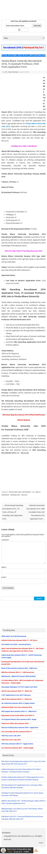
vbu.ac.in (24, 495)
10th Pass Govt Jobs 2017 (11, 735)
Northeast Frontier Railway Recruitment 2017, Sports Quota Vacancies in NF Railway (22, 794)
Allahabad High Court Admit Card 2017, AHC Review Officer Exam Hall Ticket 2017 (22, 810)
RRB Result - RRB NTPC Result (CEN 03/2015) (18, 676)
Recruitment (26, 492)
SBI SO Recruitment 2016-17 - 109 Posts (16, 699)
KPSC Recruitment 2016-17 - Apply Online (17, 744)
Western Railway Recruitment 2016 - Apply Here (19, 727)
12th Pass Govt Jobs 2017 (11, 740)
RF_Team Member (11, 72)
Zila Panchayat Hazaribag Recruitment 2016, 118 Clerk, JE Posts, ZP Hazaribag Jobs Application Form (12, 512)
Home (41, 843)
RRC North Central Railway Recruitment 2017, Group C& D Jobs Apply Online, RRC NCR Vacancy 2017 (23, 762)
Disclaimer (6, 833)
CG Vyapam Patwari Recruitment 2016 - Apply (18, 719)
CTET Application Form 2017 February (16, 695)
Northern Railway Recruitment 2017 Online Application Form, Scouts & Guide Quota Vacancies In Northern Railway (22, 778)
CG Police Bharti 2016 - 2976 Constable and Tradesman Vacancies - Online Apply (22, 682)
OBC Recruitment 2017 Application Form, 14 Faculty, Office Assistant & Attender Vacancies (21, 786)
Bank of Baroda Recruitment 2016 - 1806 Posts (19, 668)
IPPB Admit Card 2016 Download (13, 636)
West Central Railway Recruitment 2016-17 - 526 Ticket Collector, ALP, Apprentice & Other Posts (22, 650)
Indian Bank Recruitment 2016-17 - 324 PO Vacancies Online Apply (21, 656)
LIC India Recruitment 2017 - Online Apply (17, 748)
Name (4, 567)
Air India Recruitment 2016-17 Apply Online (18, 703)
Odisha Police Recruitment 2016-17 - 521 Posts (19, 640)
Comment (5, 540)
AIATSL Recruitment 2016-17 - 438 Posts (16, 691)
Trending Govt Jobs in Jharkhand (23, 146)
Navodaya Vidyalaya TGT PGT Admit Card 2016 (19, 687)
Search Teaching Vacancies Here (29, 251)
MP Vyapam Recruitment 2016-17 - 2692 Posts (19, 711)
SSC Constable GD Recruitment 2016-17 (16, 731)
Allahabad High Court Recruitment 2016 (16, 707)
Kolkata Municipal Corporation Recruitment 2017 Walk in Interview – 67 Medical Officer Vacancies (21, 770)
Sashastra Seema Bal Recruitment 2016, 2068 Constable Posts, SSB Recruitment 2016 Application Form (36, 512)
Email (4, 577)
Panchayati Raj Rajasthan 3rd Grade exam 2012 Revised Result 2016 (22, 663)
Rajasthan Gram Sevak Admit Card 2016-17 (17, 715)
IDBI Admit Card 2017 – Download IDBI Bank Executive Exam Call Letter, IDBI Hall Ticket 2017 (22, 818)
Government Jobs (15, 492)
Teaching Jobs (15, 495)
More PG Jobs (10, 251)
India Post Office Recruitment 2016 (14, 723)
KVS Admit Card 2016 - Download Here (16, 644)
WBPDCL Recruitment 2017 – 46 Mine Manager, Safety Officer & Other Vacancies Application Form (23, 802)
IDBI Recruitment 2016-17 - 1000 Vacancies (17, 672)
